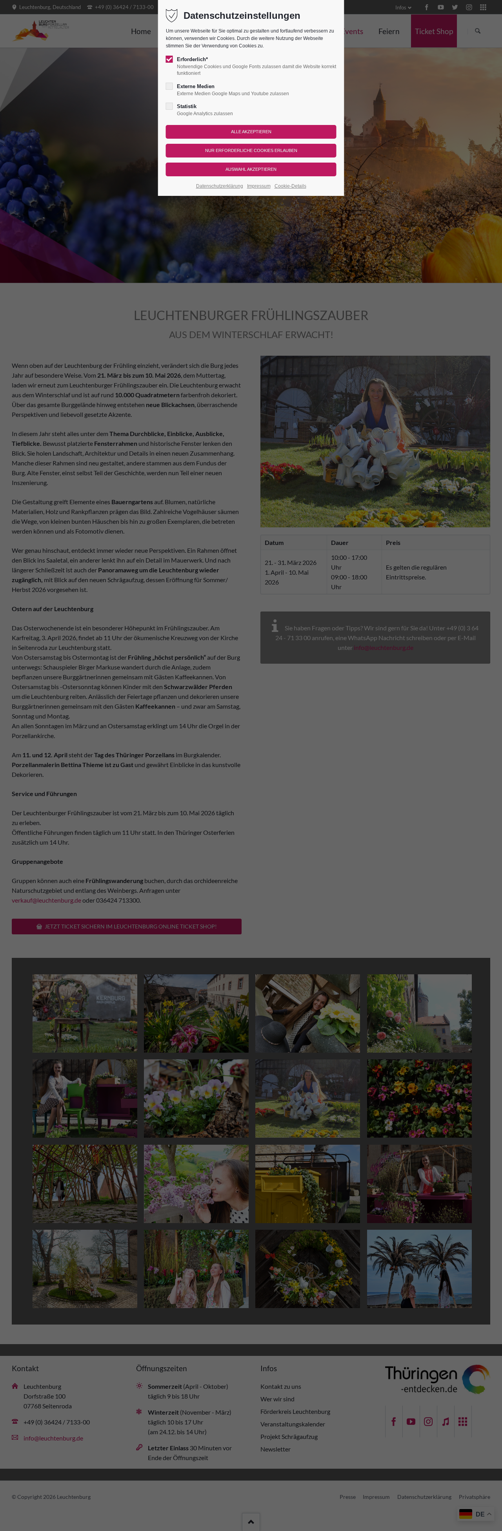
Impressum (259, 186)
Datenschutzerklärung (219, 186)
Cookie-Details (290, 186)
